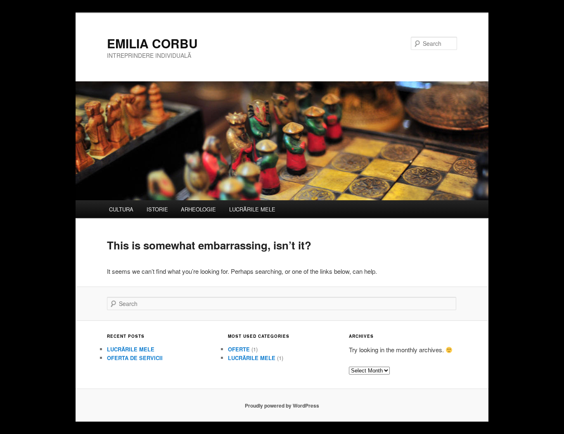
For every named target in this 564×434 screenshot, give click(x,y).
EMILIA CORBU (152, 43)
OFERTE (239, 349)
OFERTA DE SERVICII (135, 358)
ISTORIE (157, 209)
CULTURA (121, 209)
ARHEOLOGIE (198, 209)
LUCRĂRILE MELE (252, 209)
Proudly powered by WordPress (282, 405)
